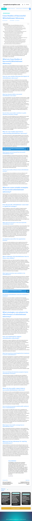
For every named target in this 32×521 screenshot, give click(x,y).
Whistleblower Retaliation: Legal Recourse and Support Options (6, 499)
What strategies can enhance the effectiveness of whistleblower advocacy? (15, 37)
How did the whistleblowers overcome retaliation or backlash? (13, 36)
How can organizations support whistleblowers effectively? (12, 38)
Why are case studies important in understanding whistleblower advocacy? (15, 28)
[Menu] (4, 6)
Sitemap (27, 4)
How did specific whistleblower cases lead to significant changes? (13, 32)
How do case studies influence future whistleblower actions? (13, 30)
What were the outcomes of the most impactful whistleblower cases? (14, 33)
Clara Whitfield (12, 461)
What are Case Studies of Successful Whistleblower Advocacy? (13, 25)
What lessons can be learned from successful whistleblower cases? (13, 29)
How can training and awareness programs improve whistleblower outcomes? (15, 40)
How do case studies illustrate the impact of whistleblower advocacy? (14, 26)
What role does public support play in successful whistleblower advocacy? (15, 41)
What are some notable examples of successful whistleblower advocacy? (14, 31)
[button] (10, 475)
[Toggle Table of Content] (28, 24)
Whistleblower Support (6, 13)
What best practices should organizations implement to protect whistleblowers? (15, 39)
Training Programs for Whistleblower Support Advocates (14, 8)
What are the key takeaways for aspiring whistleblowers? (12, 43)
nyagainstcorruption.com (11, 4)
